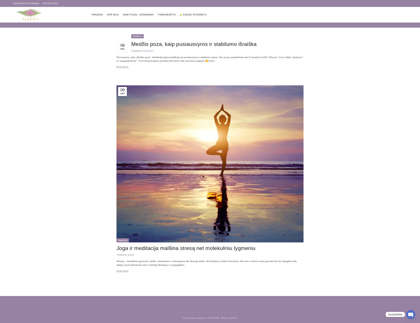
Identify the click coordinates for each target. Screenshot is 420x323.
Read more (122, 67)
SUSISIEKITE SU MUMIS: (35, 3)
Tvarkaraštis (167, 14)
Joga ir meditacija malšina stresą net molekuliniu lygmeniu (185, 248)
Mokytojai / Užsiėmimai (138, 14)
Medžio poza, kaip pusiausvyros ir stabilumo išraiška (194, 44)
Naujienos (137, 36)
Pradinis (97, 14)
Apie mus (112, 14)
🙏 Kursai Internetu (193, 14)
